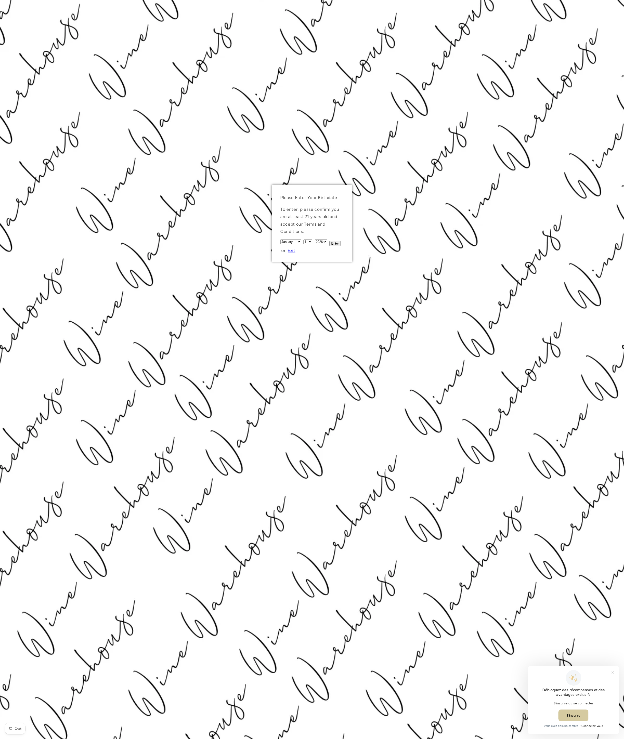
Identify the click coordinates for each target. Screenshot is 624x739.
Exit (291, 250)
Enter (335, 243)
